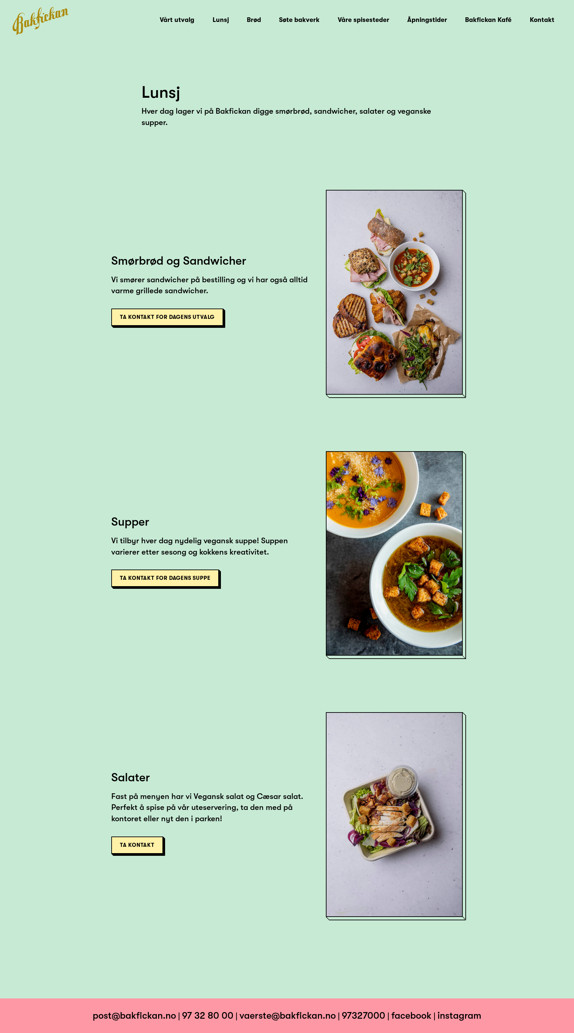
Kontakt (542, 20)
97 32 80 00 (208, 1015)
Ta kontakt (137, 845)
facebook (411, 1015)
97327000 (363, 1015)
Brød (254, 20)
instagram (459, 1015)
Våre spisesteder (363, 20)
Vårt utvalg (177, 20)
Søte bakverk (299, 20)
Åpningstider (427, 20)
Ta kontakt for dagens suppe (165, 578)
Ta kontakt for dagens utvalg (167, 317)
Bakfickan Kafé (488, 20)
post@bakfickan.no (134, 1015)
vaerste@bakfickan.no (287, 1015)
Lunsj (221, 20)
